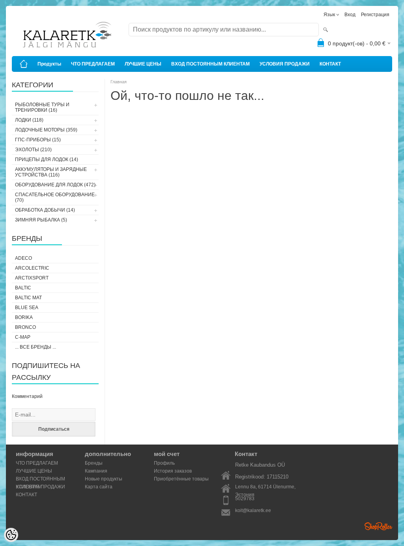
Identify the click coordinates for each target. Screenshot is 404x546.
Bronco (25, 327)
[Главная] (24, 64)
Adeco (23, 258)
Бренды (94, 463)
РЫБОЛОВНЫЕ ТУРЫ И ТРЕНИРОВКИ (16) (42, 107)
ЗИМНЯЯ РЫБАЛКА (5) (41, 220)
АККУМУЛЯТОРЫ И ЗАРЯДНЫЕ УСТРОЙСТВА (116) (51, 172)
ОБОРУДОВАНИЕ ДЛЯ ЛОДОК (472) (55, 185)
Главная (118, 81)
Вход (349, 14)
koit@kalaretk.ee (253, 510)
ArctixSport (32, 278)
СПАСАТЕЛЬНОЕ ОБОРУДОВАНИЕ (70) (55, 197)
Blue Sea (26, 307)
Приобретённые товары (181, 479)
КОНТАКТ (330, 64)
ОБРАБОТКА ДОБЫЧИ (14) (45, 210)
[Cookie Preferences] (11, 535)
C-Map (22, 337)
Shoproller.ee (378, 526)
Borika (24, 317)
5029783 (244, 498)
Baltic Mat (28, 297)
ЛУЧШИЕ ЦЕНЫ (143, 64)
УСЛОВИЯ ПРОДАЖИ (285, 64)
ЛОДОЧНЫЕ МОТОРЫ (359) (46, 130)
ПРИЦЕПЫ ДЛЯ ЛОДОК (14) (46, 159)
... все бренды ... (35, 347)
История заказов (173, 471)
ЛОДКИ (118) (29, 120)
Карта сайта (98, 487)
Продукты (49, 64)
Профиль (164, 463)
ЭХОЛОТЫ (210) (33, 149)
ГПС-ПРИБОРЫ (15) (38, 140)
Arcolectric (32, 268)
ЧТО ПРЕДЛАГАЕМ (93, 64)
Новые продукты (103, 479)
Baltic (23, 288)
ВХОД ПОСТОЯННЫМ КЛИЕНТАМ (210, 64)
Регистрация (375, 14)
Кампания (96, 471)
